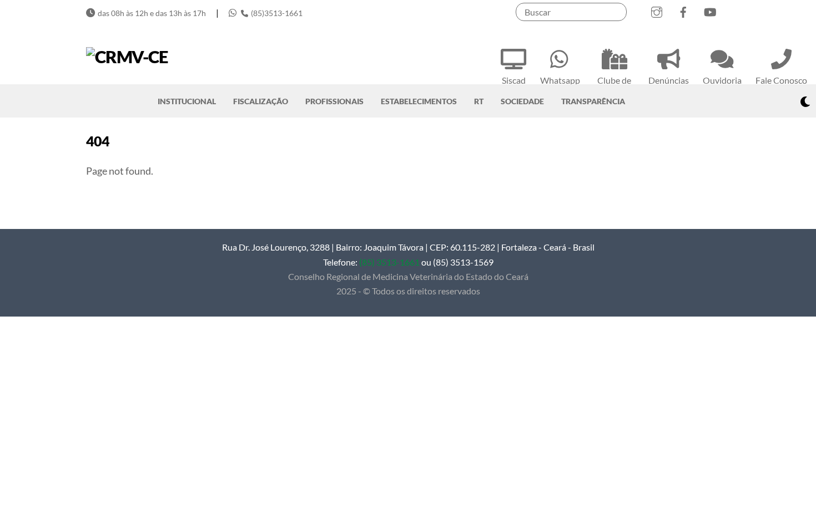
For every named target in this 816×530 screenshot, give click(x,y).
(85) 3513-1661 (389, 262)
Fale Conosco (781, 80)
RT (478, 101)
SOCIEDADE (522, 101)
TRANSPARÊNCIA (593, 101)
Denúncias (668, 80)
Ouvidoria (722, 80)
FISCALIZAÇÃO (260, 101)
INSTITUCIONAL (187, 101)
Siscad (514, 80)
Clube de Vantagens (614, 87)
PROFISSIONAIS (334, 101)
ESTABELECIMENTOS (419, 101)
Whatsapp (560, 80)
